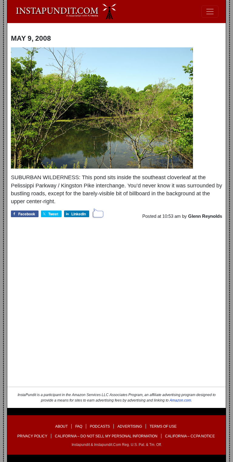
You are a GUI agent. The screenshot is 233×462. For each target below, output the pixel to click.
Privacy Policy (32, 436)
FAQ (78, 426)
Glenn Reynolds (205, 216)
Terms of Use (163, 426)
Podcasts (100, 426)
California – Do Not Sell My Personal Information (106, 436)
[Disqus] (116, 308)
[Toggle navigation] (209, 11)
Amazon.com (180, 400)
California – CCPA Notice (190, 436)
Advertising (129, 426)
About (61, 426)
